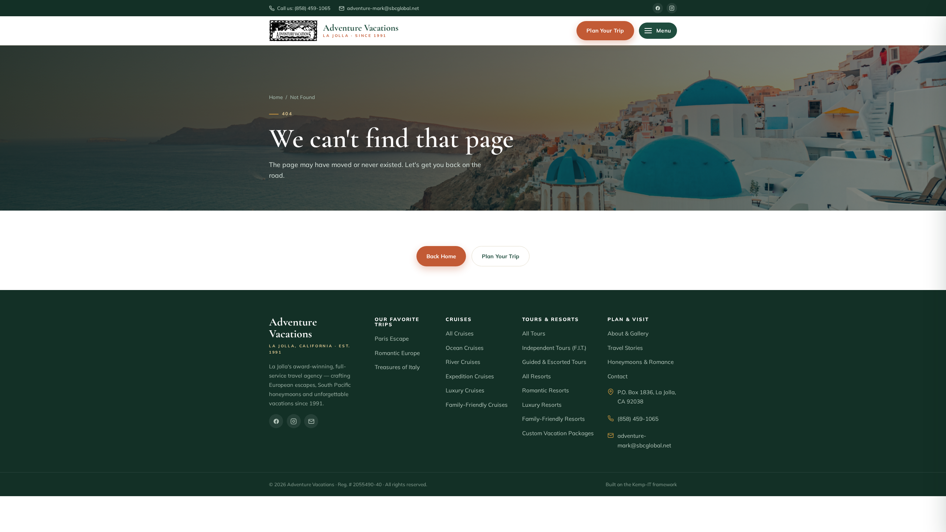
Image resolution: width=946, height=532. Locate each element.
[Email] (311, 421)
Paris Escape (392, 338)
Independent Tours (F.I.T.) (554, 347)
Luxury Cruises (465, 390)
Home (276, 97)
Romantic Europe (397, 353)
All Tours (533, 333)
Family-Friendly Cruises (477, 404)
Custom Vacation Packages (558, 433)
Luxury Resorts (542, 404)
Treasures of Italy (397, 367)
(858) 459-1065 (638, 418)
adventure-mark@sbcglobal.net (644, 440)
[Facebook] (658, 8)
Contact (617, 376)
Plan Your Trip (605, 30)
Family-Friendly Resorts (553, 418)
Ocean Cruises (465, 347)
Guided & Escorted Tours (554, 361)
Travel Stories (625, 347)
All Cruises (460, 333)
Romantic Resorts (545, 390)
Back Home (441, 256)
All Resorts (536, 376)
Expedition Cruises (470, 376)
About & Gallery (628, 333)
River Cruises (463, 361)
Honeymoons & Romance (641, 361)
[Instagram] (672, 8)
